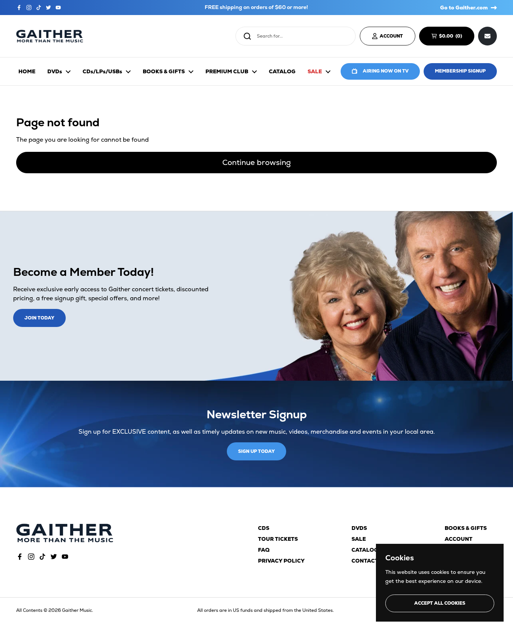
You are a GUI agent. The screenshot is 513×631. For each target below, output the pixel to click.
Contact (365, 560)
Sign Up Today (256, 451)
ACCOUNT (391, 36)
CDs (263, 528)
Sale (359, 539)
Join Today (39, 318)
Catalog (365, 549)
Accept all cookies (439, 603)
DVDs (359, 528)
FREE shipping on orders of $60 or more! (256, 7)
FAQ (264, 549)
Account (458, 539)
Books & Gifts (466, 528)
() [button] (454, 37)
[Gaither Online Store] (49, 36)
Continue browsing (256, 162)
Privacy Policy (281, 560)
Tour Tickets (278, 539)
